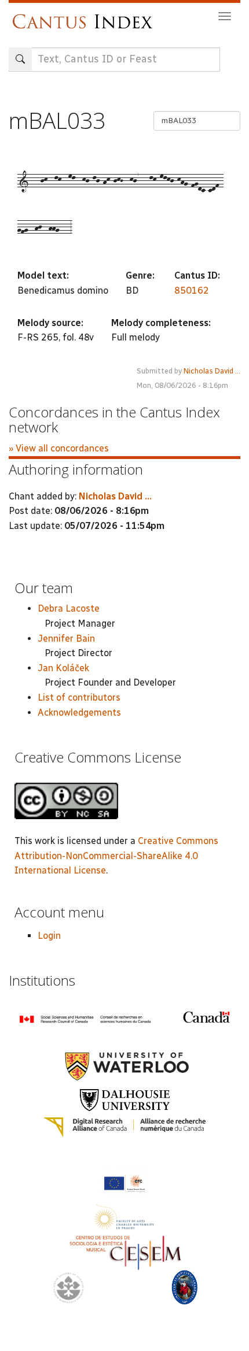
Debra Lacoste (69, 608)
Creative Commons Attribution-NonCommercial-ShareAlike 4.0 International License (116, 855)
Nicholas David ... (212, 371)
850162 (191, 290)
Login (49, 935)
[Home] (85, 16)
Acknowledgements (79, 712)
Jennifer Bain (66, 638)
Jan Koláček (63, 667)
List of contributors (79, 697)
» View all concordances (59, 448)
